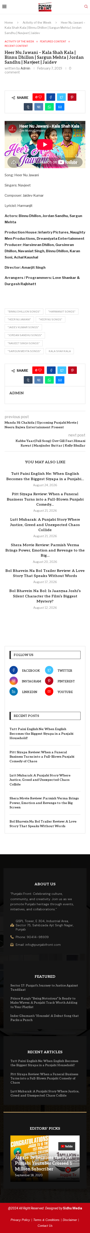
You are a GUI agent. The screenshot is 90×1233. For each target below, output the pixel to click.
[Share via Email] (60, 106)
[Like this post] (40, 97)
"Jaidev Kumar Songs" (23, 327)
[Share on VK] (38, 106)
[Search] (86, 7)
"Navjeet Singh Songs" (24, 343)
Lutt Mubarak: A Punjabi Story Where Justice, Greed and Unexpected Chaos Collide (45, 524)
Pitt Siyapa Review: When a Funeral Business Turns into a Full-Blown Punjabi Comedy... (45, 499)
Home (9, 22)
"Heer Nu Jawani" (19, 319)
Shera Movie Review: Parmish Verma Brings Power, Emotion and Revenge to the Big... (45, 550)
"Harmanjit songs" (61, 311)
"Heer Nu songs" (50, 319)
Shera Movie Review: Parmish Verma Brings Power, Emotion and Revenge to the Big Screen (44, 802)
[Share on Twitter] (61, 97)
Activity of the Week (37, 22)
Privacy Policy (20, 1220)
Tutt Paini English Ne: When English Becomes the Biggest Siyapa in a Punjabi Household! (41, 733)
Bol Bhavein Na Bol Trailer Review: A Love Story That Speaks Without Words (42, 824)
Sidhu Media (72, 1208)
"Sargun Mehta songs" (24, 351)
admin (25, 68)
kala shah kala (60, 351)
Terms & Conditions (46, 1220)
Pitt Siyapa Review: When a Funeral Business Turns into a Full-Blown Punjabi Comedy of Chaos (41, 756)
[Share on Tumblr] (28, 106)
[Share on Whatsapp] (49, 106)
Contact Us (45, 1225)
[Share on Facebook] (50, 97)
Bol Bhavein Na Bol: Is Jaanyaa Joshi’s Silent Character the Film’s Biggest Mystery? (45, 596)
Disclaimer (70, 1220)
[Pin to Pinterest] (72, 97)
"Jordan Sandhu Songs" (25, 335)
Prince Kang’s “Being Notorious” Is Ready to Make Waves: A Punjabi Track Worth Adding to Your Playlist (43, 1003)
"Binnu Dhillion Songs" (24, 311)
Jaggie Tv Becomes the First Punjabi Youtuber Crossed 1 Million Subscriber (43, 1163)
